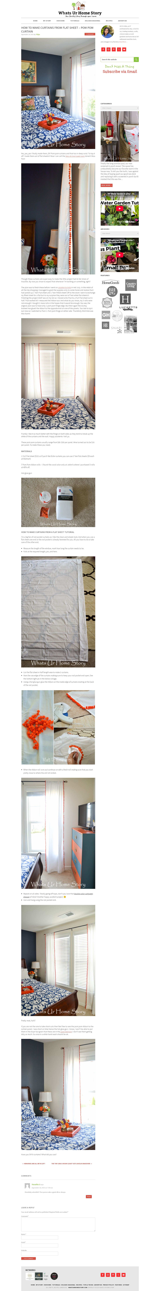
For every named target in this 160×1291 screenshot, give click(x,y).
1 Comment (90, 34)
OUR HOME (47, 1285)
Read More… (123, 42)
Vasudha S (36, 1184)
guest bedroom (66, 1031)
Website (24, 1250)
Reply (89, 1196)
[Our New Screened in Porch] (120, 136)
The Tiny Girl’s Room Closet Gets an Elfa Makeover (71, 1164)
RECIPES (79, 1285)
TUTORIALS (56, 1285)
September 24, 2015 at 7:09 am (42, 1188)
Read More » (107, 185)
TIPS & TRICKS (88, 1285)
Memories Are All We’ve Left (33, 1164)
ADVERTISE (98, 1285)
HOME (33, 1285)
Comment (25, 1216)
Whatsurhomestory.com (77, 1287)
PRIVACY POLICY (108, 1285)
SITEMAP (126, 1285)
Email (23, 1242)
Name (23, 1234)
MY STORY (39, 1285)
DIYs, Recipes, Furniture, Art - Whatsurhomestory (80, 9)
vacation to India (64, 287)
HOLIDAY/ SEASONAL (68, 1285)
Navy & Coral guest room (75, 156)
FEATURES (118, 1285)
